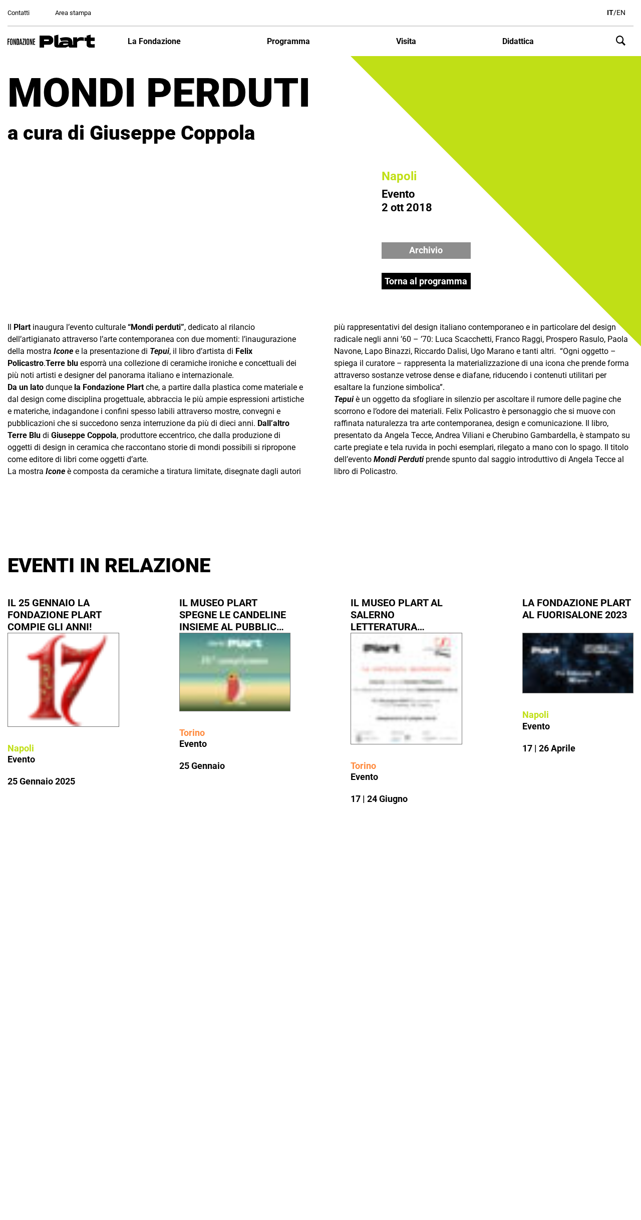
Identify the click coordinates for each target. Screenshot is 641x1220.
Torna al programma (426, 281)
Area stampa (73, 13)
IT (610, 13)
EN (620, 13)
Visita (406, 41)
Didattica (518, 41)
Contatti (19, 13)
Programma (288, 41)
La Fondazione (154, 41)
